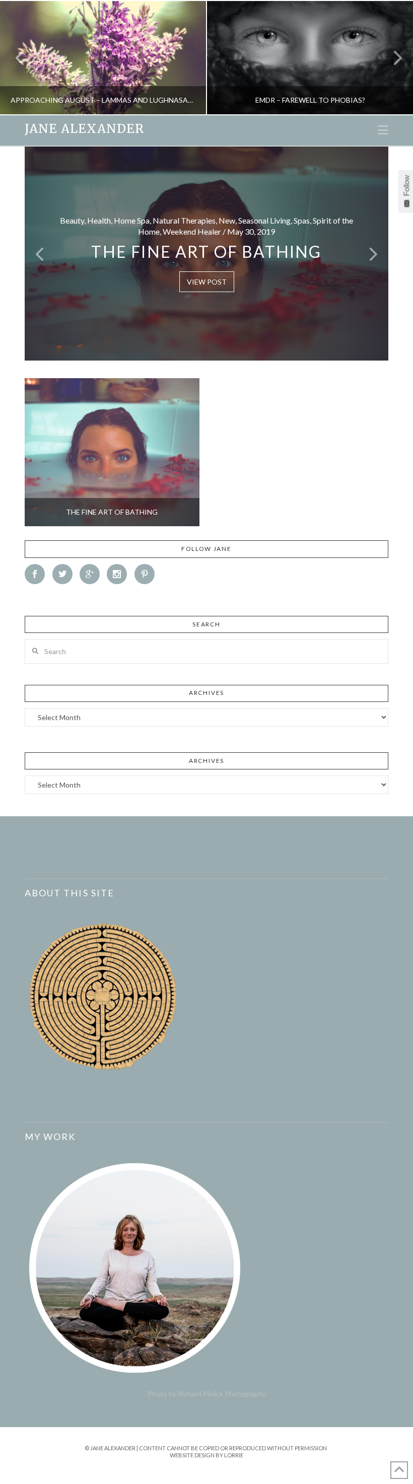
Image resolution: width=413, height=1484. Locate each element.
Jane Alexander (84, 129)
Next (391, 57)
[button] (383, 130)
